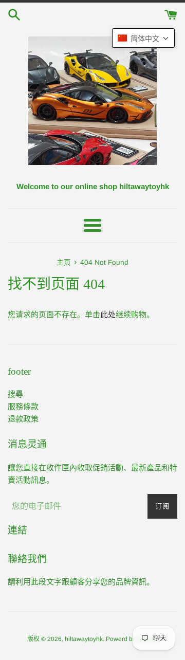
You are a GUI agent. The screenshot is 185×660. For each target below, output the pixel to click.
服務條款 (23, 406)
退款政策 (23, 418)
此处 (108, 314)
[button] (143, 38)
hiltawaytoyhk (84, 639)
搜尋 (15, 394)
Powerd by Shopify (132, 639)
